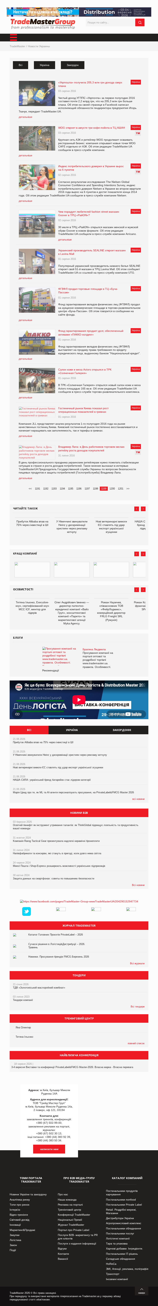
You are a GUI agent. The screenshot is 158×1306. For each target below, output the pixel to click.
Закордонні (122, 730)
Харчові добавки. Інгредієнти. (124, 1248)
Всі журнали (137, 963)
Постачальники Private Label (124, 1204)
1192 (45, 488)
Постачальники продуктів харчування (122, 1192)
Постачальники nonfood (121, 1199)
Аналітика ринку (20, 1199)
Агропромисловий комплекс (123, 1223)
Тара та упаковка (117, 1243)
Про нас (63, 1194)
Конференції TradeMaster (74, 1214)
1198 (95, 488)
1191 (37, 488)
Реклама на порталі (70, 1204)
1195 (70, 488)
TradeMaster (17, 46)
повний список (136, 1043)
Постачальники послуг (120, 1233)
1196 (79, 488)
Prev (136, 509)
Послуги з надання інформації (77, 1243)
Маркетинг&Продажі (22, 1230)
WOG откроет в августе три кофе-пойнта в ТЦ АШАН (91, 127)
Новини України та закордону (28, 1194)
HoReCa (111, 1263)
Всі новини (138, 885)
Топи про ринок (19, 1204)
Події (13, 1250)
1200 (112, 488)
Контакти (63, 1253)
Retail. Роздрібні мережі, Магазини (121, 1211)
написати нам (49, 1149)
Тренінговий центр (69, 1209)
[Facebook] (79, 901)
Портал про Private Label (73, 1230)
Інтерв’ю (15, 1209)
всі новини (138, 799)
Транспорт (112, 1273)
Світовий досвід (19, 1219)
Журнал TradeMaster (71, 1224)
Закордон (73, 65)
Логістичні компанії (118, 1238)
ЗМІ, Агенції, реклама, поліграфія (127, 1268)
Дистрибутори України (120, 1218)
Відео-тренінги (19, 1214)
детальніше (25, 117)
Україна (44, 65)
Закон (13, 1245)
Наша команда (67, 1199)
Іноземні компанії (117, 1279)
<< (30, 488)
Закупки (14, 1235)
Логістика (15, 1240)
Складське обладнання (120, 1258)
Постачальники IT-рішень (122, 1253)
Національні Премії (70, 1219)
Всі (20, 65)
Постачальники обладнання (123, 1228)
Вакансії (63, 1258)
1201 (120, 488)
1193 (54, 488)
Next (143, 509)
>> (127, 488)
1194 (62, 488)
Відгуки (62, 1248)
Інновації (15, 1224)
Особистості (23, 589)
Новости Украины (39, 46)
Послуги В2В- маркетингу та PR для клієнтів (78, 1236)
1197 (87, 488)
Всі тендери (138, 1006)
